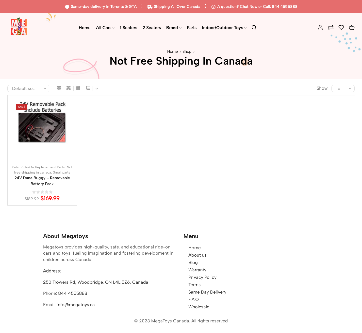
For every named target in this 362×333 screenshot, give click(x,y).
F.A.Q (193, 299)
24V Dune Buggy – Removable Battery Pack (42, 180)
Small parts (61, 172)
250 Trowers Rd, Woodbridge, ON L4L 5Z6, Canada (95, 282)
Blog (193, 262)
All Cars (103, 27)
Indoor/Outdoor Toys (222, 27)
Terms (194, 284)
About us (197, 255)
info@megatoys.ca (76, 304)
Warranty (197, 270)
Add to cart (37, 131)
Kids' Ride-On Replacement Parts (38, 167)
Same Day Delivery (207, 292)
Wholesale (198, 307)
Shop (187, 51)
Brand (172, 27)
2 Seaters (152, 27)
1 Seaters (128, 27)
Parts (192, 27)
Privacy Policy (202, 277)
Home (85, 27)
